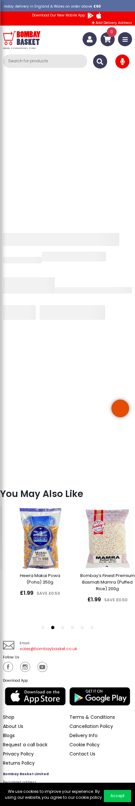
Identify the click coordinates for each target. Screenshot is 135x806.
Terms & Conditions (92, 717)
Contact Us (82, 754)
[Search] (100, 61)
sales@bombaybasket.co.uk (48, 648)
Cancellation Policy (91, 726)
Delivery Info (83, 735)
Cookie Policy (84, 744)
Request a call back (25, 744)
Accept (117, 795)
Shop (8, 717)
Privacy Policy (18, 754)
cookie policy (89, 797)
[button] (120, 408)
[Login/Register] (90, 39)
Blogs (9, 735)
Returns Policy (19, 763)
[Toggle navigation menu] (125, 39)
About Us (13, 726)
